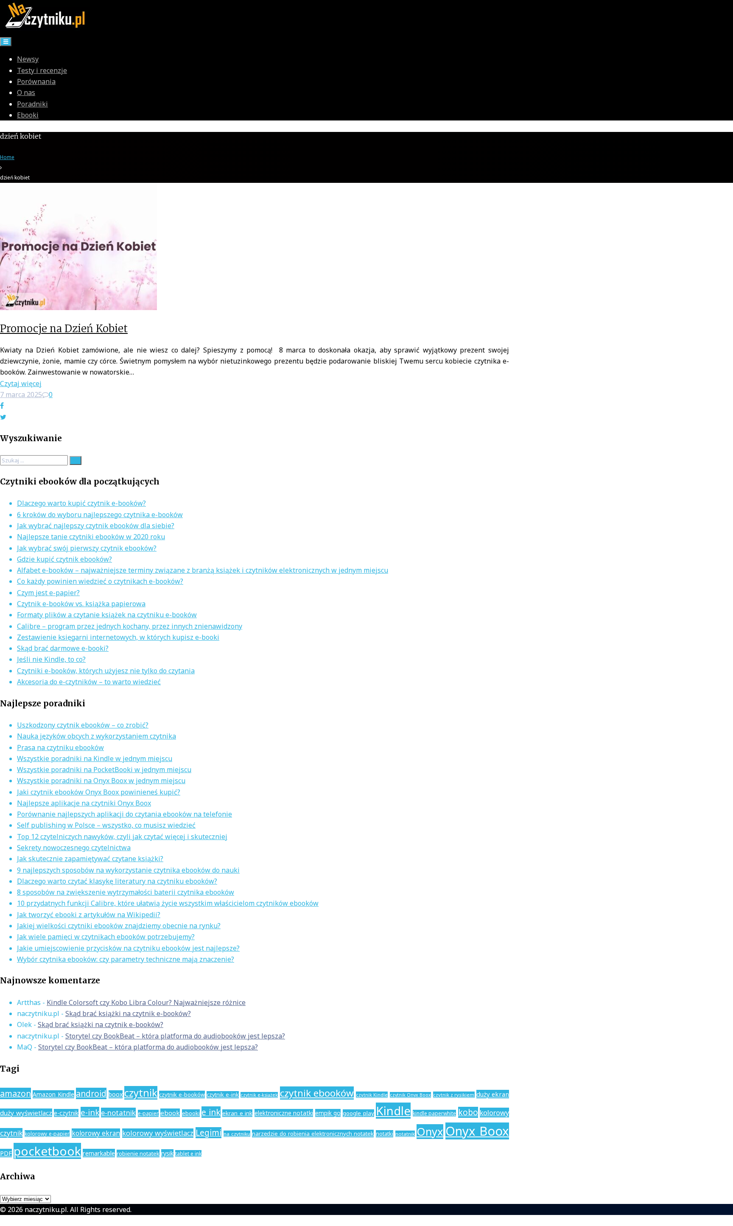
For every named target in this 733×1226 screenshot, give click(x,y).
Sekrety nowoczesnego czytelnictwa (74, 847)
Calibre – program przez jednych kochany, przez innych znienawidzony (129, 626)
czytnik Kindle (372, 1095)
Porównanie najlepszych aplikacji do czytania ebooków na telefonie (124, 814)
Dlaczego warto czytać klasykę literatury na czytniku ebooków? (117, 881)
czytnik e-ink (222, 1094)
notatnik (405, 1134)
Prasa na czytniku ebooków (60, 747)
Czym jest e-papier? (48, 592)
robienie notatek (138, 1153)
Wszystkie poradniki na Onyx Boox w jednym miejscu (101, 780)
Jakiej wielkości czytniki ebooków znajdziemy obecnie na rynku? (119, 925)
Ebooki (28, 115)
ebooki (191, 1113)
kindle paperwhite (434, 1113)
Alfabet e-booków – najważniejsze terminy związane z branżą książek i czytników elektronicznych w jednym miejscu (202, 570)
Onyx (430, 1131)
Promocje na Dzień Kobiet (64, 328)
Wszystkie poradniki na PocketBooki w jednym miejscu (104, 769)
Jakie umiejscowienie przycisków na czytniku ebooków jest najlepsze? (128, 948)
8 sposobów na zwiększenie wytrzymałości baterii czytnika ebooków (125, 892)
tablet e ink (188, 1153)
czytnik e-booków (181, 1094)
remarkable (99, 1153)
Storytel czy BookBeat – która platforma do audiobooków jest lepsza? (175, 1036)
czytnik (140, 1093)
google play (358, 1113)
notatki (384, 1133)
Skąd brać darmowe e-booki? (63, 648)
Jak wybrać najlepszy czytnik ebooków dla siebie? (95, 525)
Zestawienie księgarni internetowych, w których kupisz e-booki (118, 637)
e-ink (90, 1112)
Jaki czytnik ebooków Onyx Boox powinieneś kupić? (98, 792)
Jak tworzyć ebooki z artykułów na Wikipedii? (88, 914)
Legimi (208, 1132)
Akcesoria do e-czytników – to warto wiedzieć (89, 681)
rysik (167, 1153)
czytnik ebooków (317, 1093)
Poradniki (32, 104)
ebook (170, 1112)
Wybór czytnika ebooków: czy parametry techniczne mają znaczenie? (125, 959)
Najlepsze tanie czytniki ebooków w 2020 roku (91, 536)
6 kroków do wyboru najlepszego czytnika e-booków (100, 514)
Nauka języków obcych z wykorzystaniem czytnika (96, 736)
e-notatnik (118, 1112)
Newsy (28, 59)
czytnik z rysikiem (454, 1095)
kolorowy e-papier (47, 1133)
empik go (328, 1113)
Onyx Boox (477, 1130)
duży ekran (492, 1094)
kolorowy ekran (96, 1133)
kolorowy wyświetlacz (157, 1133)
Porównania (36, 81)
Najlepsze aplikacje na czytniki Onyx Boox (84, 803)
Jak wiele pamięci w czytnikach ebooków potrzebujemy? (106, 936)
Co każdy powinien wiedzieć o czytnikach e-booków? (100, 581)
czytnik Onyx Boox (410, 1095)
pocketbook (47, 1151)
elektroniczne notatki (284, 1113)
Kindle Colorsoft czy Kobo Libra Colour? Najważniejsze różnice (146, 1002)
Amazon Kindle (53, 1094)
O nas (26, 92)
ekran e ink (237, 1113)
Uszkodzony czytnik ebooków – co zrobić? (82, 725)
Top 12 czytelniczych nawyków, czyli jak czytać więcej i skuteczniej (122, 836)
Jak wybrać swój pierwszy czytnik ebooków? (87, 548)
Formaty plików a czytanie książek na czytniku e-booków (107, 614)
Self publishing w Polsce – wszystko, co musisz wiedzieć (106, 825)
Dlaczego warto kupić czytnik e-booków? (81, 503)
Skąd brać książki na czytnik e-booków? (128, 1013)
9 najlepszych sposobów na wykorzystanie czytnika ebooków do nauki (128, 870)
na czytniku (237, 1134)
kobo (468, 1112)
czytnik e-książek (259, 1095)
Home (7, 157)
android (91, 1093)
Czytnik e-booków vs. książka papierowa (81, 603)
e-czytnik (66, 1113)
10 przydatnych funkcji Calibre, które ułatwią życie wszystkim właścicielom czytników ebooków (168, 903)
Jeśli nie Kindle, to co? (51, 659)
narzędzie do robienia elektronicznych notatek (312, 1133)
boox (116, 1094)
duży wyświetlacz (26, 1112)
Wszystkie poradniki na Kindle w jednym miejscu (94, 758)
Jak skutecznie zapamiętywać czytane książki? (90, 858)
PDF (6, 1153)
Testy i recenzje (42, 70)
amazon (15, 1093)
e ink (211, 1112)
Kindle (393, 1111)
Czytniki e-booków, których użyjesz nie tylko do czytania (106, 670)
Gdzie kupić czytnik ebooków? (64, 559)
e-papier (148, 1113)
